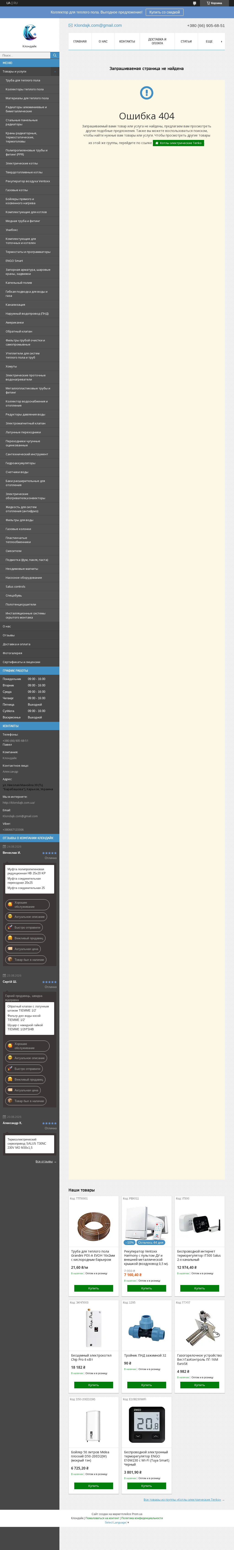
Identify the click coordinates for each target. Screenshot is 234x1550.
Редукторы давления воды (25, 414)
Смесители (13, 551)
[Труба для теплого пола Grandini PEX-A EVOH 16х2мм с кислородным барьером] (94, 1224)
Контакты (127, 41)
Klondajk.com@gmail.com (20, 816)
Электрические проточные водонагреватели (26, 377)
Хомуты (11, 366)
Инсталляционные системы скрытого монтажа (25, 615)
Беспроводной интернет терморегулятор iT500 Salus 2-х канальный (199, 1255)
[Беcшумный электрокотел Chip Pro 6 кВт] (94, 1328)
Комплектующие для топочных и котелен (21, 241)
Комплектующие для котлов (26, 212)
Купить (93, 1288)
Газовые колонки (18, 529)
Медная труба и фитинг (23, 221)
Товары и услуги (14, 71)
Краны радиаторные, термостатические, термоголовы (21, 137)
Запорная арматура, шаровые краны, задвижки (28, 272)
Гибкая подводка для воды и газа (27, 293)
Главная (80, 41)
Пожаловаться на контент (102, 1518)
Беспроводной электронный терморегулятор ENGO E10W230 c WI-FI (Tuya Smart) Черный (146, 1458)
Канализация (15, 305)
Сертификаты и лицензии (21, 662)
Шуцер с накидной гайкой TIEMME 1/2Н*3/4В (25, 1027)
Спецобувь (14, 595)
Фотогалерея (12, 653)
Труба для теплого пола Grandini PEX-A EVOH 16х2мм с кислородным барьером (93, 1255)
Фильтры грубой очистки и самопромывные (25, 342)
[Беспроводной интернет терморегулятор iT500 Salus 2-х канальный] (200, 1224)
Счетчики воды (17, 472)
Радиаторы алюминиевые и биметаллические (26, 109)
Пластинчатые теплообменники (18, 540)
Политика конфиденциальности (142, 1518)
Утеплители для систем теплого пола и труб (23, 355)
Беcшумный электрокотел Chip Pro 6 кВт (91, 1357)
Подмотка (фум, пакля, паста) (27, 560)
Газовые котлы (17, 190)
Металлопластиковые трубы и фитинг (28, 390)
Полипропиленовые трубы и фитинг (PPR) (27, 152)
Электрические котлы (22, 163)
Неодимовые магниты (22, 569)
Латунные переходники (23, 432)
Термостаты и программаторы (28, 252)
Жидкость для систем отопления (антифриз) (22, 509)
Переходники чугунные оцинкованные (23, 443)
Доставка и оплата (16, 644)
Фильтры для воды (19, 520)
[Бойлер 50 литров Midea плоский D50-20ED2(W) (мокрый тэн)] (94, 1425)
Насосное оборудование (24, 578)
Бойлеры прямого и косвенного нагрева (20, 201)
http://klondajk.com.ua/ (19, 802)
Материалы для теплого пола (27, 98)
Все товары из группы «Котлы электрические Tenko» (182, 1499)
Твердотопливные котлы (24, 172)
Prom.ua (137, 1514)
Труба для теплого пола (23, 80)
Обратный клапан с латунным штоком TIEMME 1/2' (28, 1008)
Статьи (186, 41)
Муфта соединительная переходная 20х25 (24, 880)
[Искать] (54, 55)
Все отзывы (44, 1161)
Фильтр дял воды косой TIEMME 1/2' (24, 1018)
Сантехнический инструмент (27, 454)
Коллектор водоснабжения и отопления (27, 403)
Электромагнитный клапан (25, 423)
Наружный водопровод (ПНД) (27, 313)
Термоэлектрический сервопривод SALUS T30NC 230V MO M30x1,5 (27, 1143)
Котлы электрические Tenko (181, 143)
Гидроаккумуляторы (20, 463)
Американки (15, 322)
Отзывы (9, 635)
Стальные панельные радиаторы (22, 122)
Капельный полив (19, 283)
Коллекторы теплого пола (25, 89)
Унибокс (12, 230)
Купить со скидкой (164, 12)
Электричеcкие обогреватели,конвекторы (25, 496)
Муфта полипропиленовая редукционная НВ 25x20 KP (27, 871)
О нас (7, 626)
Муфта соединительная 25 (26, 888)
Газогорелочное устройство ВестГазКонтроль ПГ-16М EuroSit (199, 1359)
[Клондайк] (29, 32)
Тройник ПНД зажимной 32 (145, 1355)
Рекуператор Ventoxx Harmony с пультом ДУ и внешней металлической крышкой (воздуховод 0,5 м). (146, 1257)
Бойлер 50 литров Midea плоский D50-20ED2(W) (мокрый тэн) (90, 1456)
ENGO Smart (14, 261)
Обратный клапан (19, 331)
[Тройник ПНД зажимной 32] (147, 1328)
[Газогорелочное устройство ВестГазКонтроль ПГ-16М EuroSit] (200, 1328)
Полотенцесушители (21, 604)
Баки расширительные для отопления (25, 483)
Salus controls (15, 586)
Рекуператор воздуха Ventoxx (28, 181)
